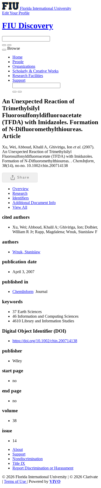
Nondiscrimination (27, 459)
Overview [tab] (20, 189)
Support (18, 80)
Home (17, 57)
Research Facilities (27, 75)
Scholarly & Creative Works (35, 71)
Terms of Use (15, 481)
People (18, 62)
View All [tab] (19, 207)
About (17, 449)
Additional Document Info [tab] (34, 202)
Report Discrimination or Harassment (42, 468)
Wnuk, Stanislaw (26, 252)
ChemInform (22, 291)
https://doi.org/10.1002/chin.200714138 (44, 341)
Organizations (23, 66)
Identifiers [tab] (20, 198)
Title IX (18, 463)
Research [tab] (19, 193)
